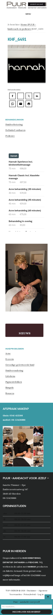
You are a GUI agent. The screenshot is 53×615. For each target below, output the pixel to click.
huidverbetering (31, 558)
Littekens (10, 376)
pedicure (33, 562)
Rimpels (9, 387)
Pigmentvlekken (13, 381)
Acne (8, 353)
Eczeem (9, 359)
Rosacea (9, 393)
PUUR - (26, 6)
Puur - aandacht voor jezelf (26, 602)
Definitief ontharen (15, 130)
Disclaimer (32, 590)
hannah (31, 566)
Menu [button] (28, 14)
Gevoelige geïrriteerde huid (19, 364)
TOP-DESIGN (12, 590)
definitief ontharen (14, 562)
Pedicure (10, 135)
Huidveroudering (14, 370)
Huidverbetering (14, 124)
